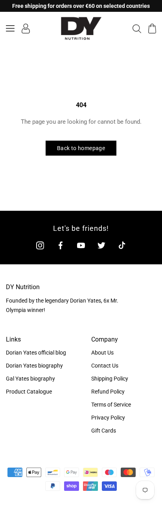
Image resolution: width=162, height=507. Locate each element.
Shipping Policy (109, 378)
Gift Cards (103, 430)
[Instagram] (40, 245)
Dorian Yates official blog (36, 352)
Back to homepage (81, 148)
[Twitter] (101, 245)
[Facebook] (60, 245)
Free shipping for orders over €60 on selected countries (81, 6)
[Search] (137, 28)
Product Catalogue (29, 391)
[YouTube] (81, 245)
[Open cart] (152, 28)
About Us (102, 352)
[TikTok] (122, 245)
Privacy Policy (108, 417)
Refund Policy (108, 391)
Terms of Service (111, 404)
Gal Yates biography (30, 378)
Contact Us (104, 365)
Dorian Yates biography (34, 365)
